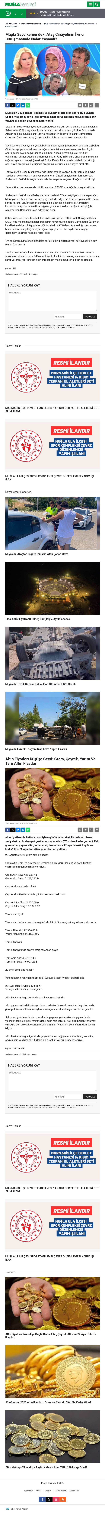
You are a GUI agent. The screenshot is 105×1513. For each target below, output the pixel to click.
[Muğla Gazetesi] (20, 4)
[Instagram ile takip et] (55, 1499)
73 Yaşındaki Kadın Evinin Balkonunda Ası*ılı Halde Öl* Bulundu (58, 13)
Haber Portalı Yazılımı (19, 1509)
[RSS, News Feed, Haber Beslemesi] (62, 1499)
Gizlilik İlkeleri (60, 1491)
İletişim (48, 1491)
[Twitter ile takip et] (49, 1499)
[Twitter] (12, 105)
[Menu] (90, 4)
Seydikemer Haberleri (31, 24)
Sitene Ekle (74, 1491)
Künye (39, 1491)
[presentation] (15, 13)
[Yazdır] (80, 105)
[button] (85, 105)
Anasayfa (13, 24)
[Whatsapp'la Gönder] (28, 105)
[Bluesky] (17, 105)
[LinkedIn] (23, 105)
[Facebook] (7, 105)
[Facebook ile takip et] (42, 1499)
